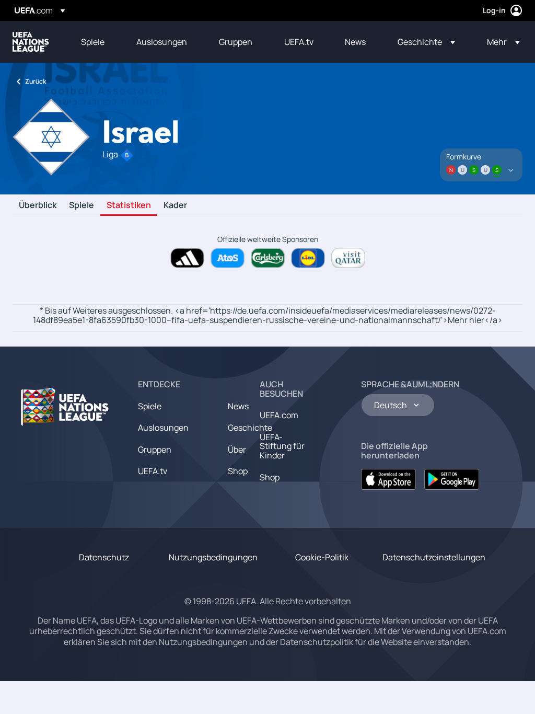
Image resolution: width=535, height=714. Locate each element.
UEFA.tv (152, 471)
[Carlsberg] (268, 258)
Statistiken (129, 205)
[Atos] (228, 258)
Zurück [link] (35, 81)
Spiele (81, 205)
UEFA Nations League (31, 42)
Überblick (37, 205)
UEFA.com (279, 415)
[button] (426, 42)
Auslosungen (163, 427)
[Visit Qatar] (348, 258)
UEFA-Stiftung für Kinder (282, 446)
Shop (238, 471)
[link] (92, 42)
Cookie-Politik (321, 557)
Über (237, 449)
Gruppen (154, 449)
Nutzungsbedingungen (213, 557)
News (238, 406)
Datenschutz (104, 557)
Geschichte (250, 427)
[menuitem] (95, 42)
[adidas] (187, 258)
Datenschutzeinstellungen (433, 557)
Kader (175, 205)
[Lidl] (308, 258)
